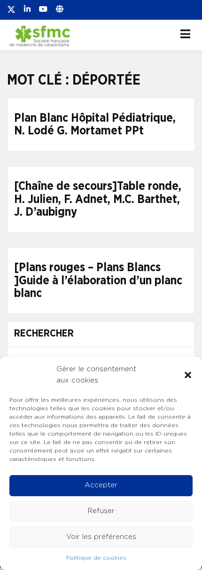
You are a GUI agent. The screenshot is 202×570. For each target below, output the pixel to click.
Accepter (101, 485)
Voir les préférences (101, 536)
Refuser (101, 511)
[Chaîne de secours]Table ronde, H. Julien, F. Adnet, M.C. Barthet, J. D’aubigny (97, 199)
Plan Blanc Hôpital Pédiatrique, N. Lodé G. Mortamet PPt (95, 124)
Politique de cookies (96, 558)
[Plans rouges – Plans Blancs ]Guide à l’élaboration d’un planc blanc (98, 280)
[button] (188, 375)
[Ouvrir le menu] (185, 33)
